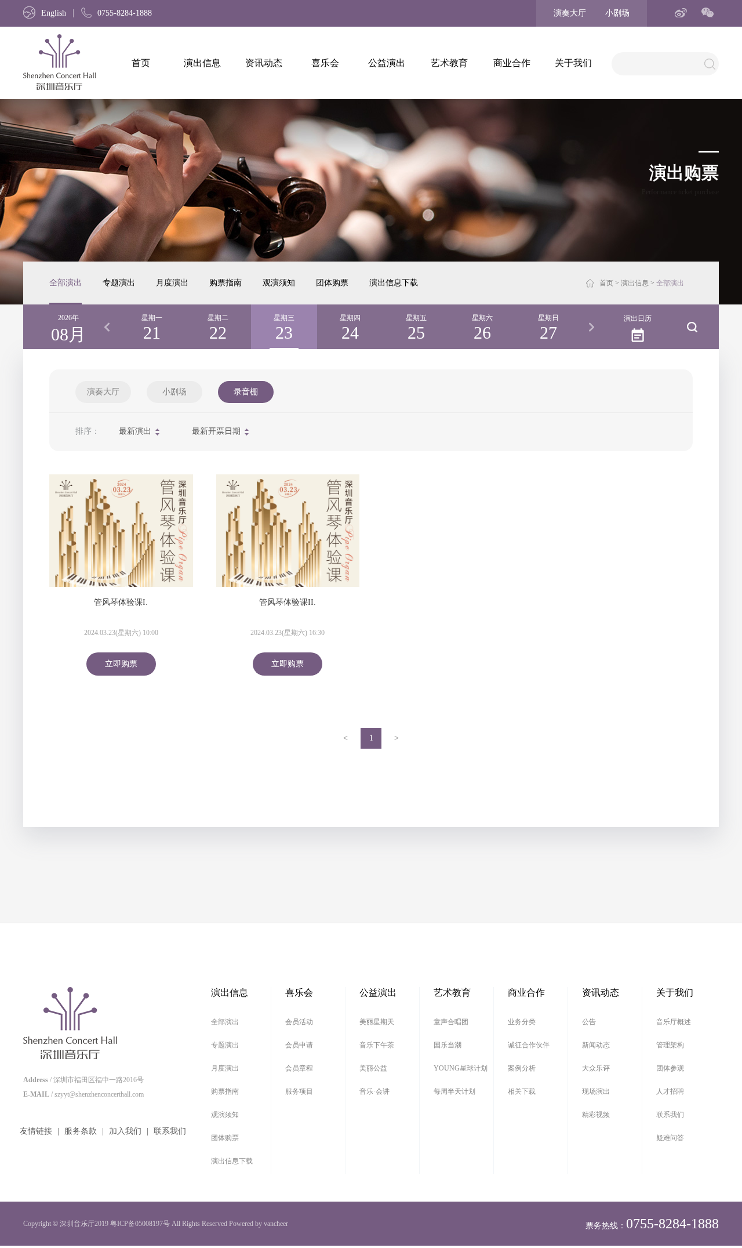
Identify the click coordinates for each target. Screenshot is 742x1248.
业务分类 (522, 1022)
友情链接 (36, 1131)
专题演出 (119, 282)
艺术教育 (449, 63)
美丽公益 (373, 1068)
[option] (152, 326)
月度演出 (172, 282)
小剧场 (617, 13)
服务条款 (80, 1131)
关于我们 (573, 63)
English (53, 13)
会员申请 (299, 1045)
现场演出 (596, 1091)
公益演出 (386, 63)
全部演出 (65, 282)
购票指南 (225, 282)
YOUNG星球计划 (461, 1068)
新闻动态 (596, 1045)
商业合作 (511, 63)
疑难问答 (670, 1138)
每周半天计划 (454, 1091)
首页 (141, 63)
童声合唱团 (451, 1022)
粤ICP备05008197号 (140, 1224)
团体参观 (670, 1068)
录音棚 (246, 391)
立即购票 (121, 663)
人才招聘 (670, 1091)
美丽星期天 (376, 1022)
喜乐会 (325, 63)
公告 (589, 1022)
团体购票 (332, 282)
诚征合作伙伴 (529, 1045)
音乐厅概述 (673, 1022)
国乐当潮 (447, 1045)
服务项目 (299, 1091)
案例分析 (522, 1068)
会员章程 (299, 1068)
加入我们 (125, 1131)
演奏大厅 (570, 13)
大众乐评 (596, 1068)
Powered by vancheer (258, 1224)
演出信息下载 (393, 282)
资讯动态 (263, 63)
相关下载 (522, 1091)
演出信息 (202, 63)
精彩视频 (596, 1115)
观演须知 (279, 282)
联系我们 (170, 1131)
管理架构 (670, 1045)
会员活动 (299, 1022)
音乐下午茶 (376, 1045)
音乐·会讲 (374, 1091)
